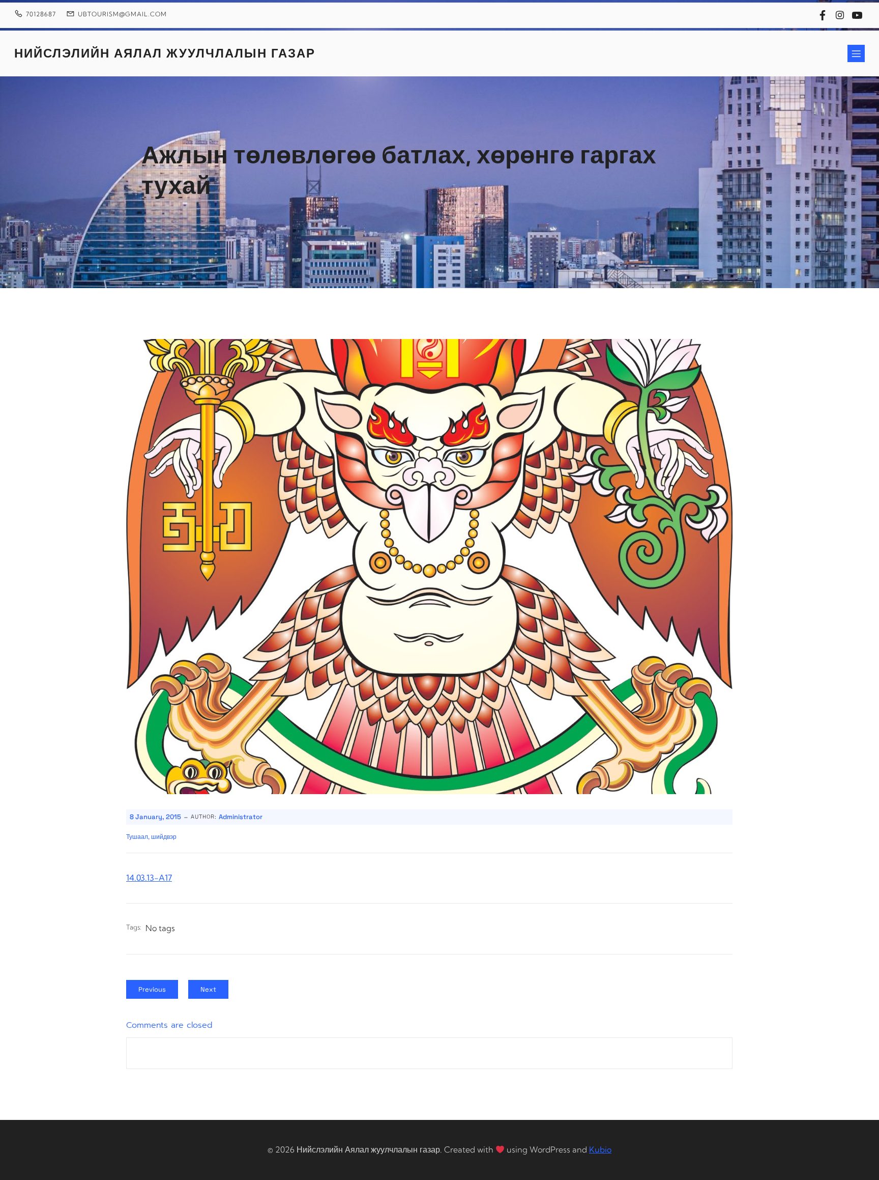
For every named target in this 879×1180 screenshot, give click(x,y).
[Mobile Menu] (856, 53)
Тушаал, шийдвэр (151, 837)
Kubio (600, 1149)
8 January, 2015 (155, 816)
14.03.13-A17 (149, 878)
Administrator (240, 816)
